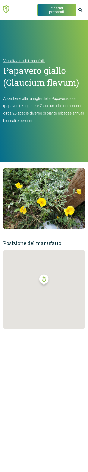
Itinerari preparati (56, 10)
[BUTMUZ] (6, 8)
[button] (43, 281)
